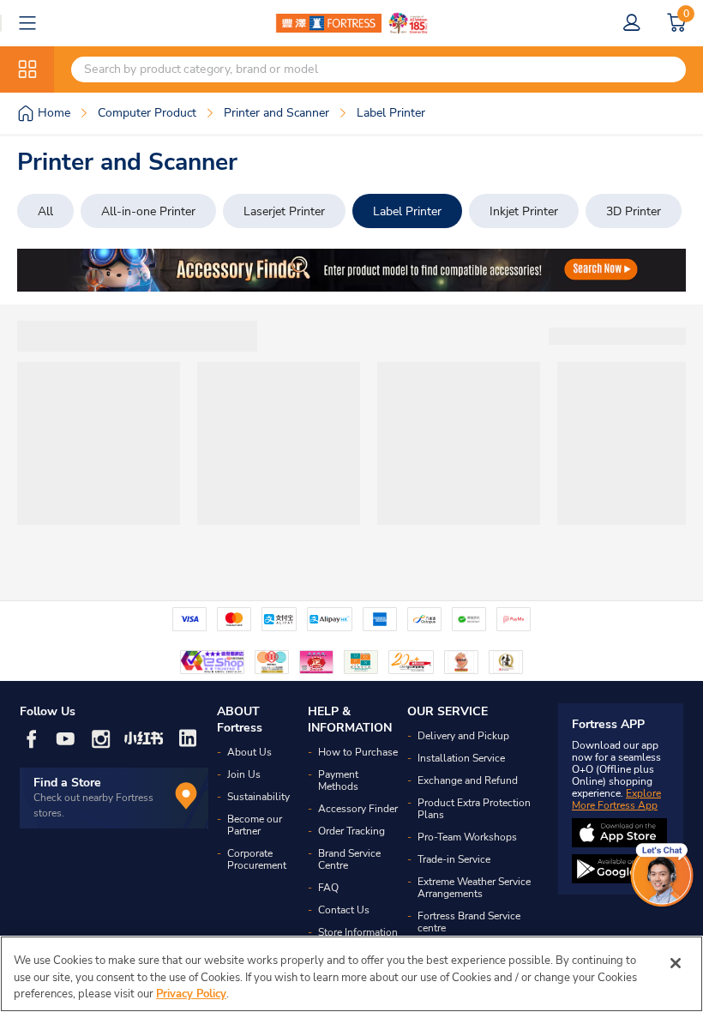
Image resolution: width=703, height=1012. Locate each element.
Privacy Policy (191, 994)
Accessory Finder (358, 809)
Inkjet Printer (524, 211)
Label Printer (407, 211)
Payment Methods (338, 780)
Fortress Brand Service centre (469, 922)
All (45, 211)
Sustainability (258, 797)
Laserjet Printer (284, 211)
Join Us (244, 774)
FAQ (328, 888)
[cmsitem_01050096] (351, 270)
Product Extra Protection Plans (474, 809)
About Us (249, 752)
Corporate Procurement (256, 859)
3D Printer (633, 211)
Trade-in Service (454, 859)
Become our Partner (254, 825)
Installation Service (461, 758)
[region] (351, 974)
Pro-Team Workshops (467, 837)
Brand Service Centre (349, 859)
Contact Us (344, 910)
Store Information (358, 932)
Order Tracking (351, 831)
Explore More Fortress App (616, 799)
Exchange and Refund (468, 780)
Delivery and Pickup (463, 736)
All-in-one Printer (148, 211)
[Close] (675, 963)
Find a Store (67, 782)
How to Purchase (358, 752)
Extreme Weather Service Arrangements (474, 888)
